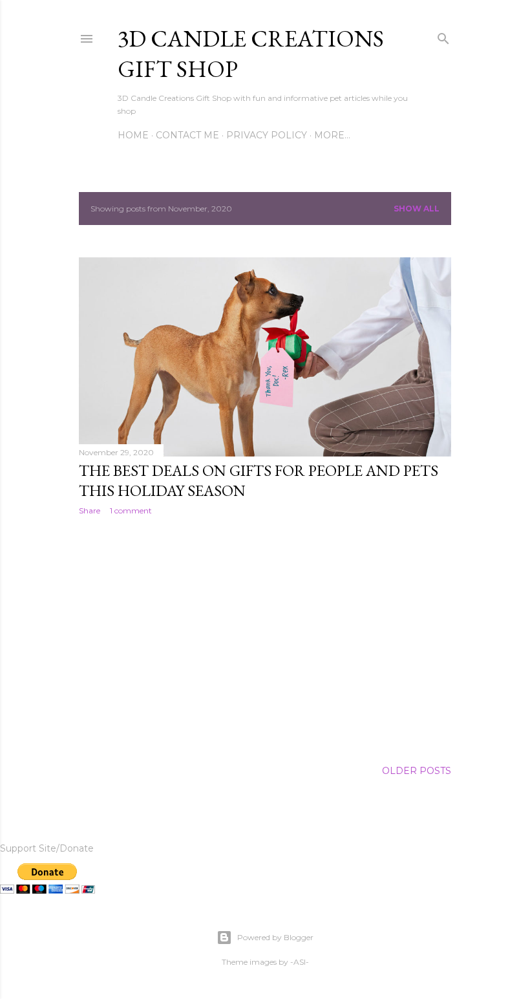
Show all (417, 208)
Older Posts (416, 771)
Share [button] (89, 510)
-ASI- (299, 962)
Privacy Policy (266, 135)
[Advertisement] (265, 638)
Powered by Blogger (275, 937)
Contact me (187, 135)
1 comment (131, 510)
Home (133, 135)
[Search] (443, 35)
